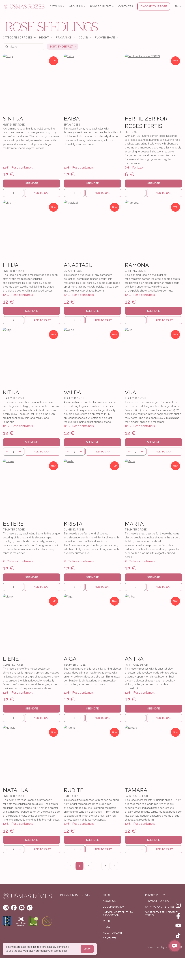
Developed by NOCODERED (164, 947)
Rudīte (73, 790)
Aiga (70, 659)
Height (44, 37)
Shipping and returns (159, 906)
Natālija (15, 790)
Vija (130, 392)
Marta (134, 524)
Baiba (72, 118)
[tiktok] (30, 907)
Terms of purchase (158, 900)
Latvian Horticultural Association (118, 914)
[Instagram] (178, 905)
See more (31, 183)
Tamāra (136, 790)
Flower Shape (105, 37)
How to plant (112, 932)
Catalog (109, 895)
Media (106, 921)
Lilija (10, 265)
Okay (87, 949)
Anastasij (78, 265)
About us (109, 900)
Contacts (125, 6)
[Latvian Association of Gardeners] (34, 921)
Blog (106, 926)
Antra (134, 659)
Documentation (113, 906)
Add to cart (42, 192)
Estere (13, 524)
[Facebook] (178, 915)
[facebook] (14, 907)
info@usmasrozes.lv (75, 895)
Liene (11, 659)
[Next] (114, 866)
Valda (72, 392)
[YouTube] (178, 925)
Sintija (13, 118)
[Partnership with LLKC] (47, 921)
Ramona (137, 265)
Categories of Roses (17, 37)
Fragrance (64, 37)
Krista (73, 524)
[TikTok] (178, 936)
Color (83, 37)
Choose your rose (154, 6)
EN (176, 6)
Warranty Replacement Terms (161, 914)
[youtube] (22, 907)
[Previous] (71, 866)
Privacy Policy (155, 895)
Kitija (11, 392)
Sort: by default (61, 46)
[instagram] (6, 907)
